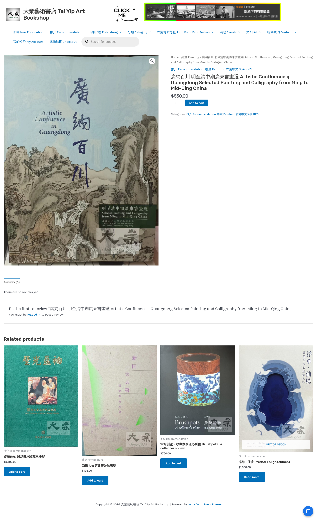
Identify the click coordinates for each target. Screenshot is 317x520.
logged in (34, 314)
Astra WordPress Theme (205, 504)
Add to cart (196, 103)
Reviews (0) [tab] (12, 282)
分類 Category (137, 32)
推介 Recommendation (66, 32)
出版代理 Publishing (103, 32)
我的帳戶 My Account (28, 41)
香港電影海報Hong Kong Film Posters (183, 32)
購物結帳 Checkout (63, 41)
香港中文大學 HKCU (240, 69)
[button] (119, 32)
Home (175, 57)
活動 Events (228, 32)
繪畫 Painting (190, 57)
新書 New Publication (28, 32)
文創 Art (251, 32)
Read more (251, 477)
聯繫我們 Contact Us (281, 32)
